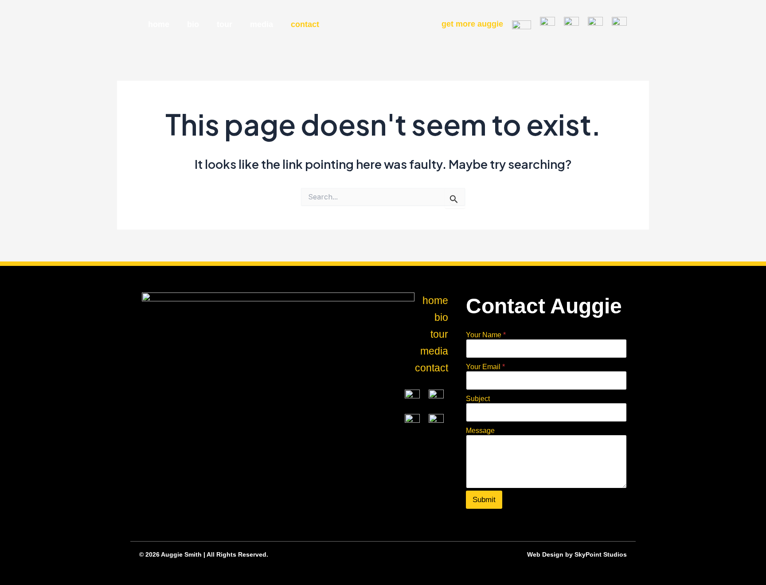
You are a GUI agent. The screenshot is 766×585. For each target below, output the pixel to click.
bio (193, 24)
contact (305, 24)
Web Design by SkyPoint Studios (577, 554)
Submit (484, 499)
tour (224, 24)
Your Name (486, 335)
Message (480, 430)
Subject (478, 398)
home (158, 24)
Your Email (485, 366)
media (261, 24)
